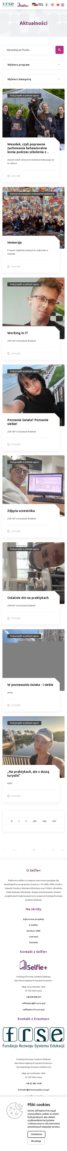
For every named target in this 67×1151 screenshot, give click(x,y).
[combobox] (33, 64)
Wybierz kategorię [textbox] (19, 79)
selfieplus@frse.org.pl (33, 1003)
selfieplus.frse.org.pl (33, 1009)
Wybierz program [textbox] (18, 64)
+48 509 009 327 (33, 997)
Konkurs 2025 (33, 931)
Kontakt (33, 942)
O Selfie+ (33, 925)
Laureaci (33, 936)
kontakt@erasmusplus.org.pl (33, 1090)
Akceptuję (36, 1141)
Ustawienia (36, 1134)
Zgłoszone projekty (33, 919)
